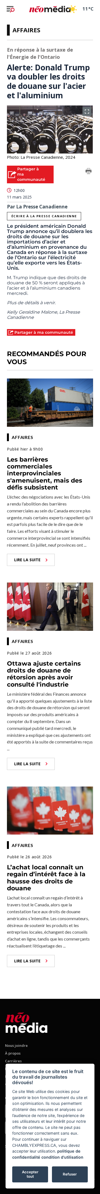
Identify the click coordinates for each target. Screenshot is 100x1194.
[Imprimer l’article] (88, 172)
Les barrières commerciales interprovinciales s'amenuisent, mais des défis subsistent (44, 473)
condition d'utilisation (62, 1157)
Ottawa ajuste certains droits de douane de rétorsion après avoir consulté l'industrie (44, 674)
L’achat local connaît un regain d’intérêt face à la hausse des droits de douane (46, 878)
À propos (13, 1053)
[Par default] (26, 1022)
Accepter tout (30, 1174)
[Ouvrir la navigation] (10, 9)
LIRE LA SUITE (27, 559)
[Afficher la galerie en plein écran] (87, 111)
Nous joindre (16, 1045)
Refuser (70, 1174)
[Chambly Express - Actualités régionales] (50, 9)
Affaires (26, 30)
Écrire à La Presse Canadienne (44, 216)
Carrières (13, 1060)
